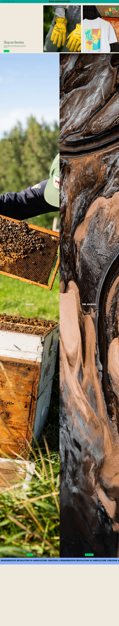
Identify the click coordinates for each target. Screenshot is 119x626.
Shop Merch (30, 554)
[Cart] (115, 2)
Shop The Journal (89, 554)
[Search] (111, 2)
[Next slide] (114, 29)
